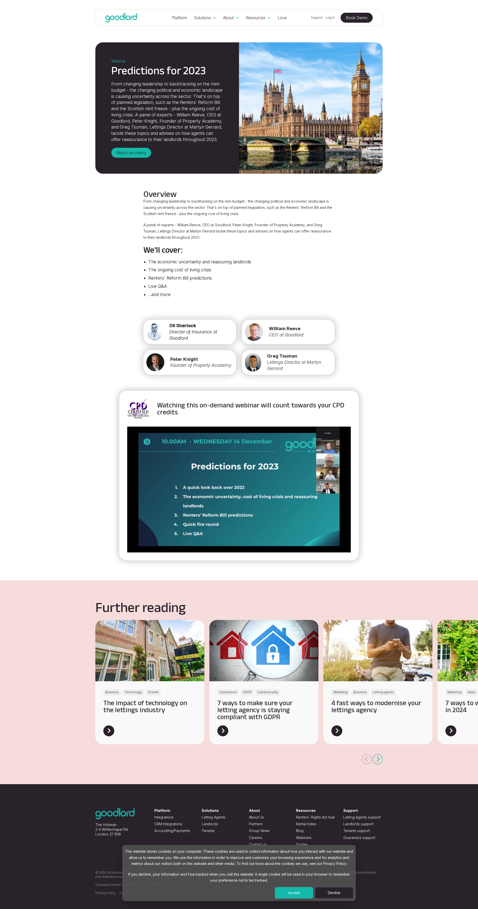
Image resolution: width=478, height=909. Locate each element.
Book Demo (356, 17)
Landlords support (358, 824)
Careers (255, 837)
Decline (334, 893)
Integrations (164, 817)
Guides (302, 844)
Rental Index (306, 824)
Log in (330, 17)
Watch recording (131, 152)
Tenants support (356, 831)
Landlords (210, 824)
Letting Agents (213, 817)
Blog (299, 831)
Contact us (257, 844)
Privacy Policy (105, 893)
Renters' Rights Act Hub (315, 817)
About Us (256, 817)
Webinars (303, 837)
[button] (367, 759)
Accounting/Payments (172, 831)
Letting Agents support (362, 817)
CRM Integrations (168, 824)
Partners (256, 824)
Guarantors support (359, 837)
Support (317, 17)
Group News (259, 831)
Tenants (208, 831)
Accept (294, 893)
